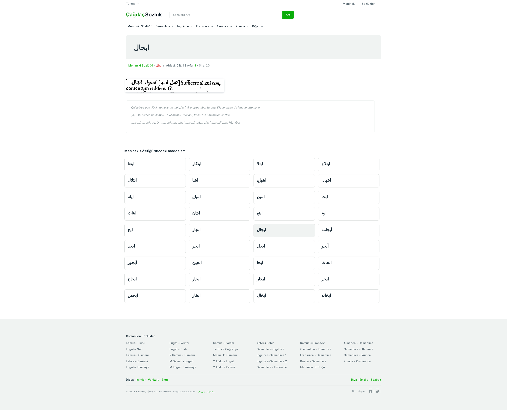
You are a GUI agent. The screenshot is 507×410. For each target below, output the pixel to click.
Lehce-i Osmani (137, 361)
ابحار (196, 278)
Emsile (363, 379)
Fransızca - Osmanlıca (315, 355)
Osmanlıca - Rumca (357, 355)
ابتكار (196, 163)
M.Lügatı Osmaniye (183, 367)
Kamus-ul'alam (223, 343)
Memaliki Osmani (225, 355)
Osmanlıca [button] (162, 26)
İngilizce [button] (183, 26)
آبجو (325, 246)
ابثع (260, 212)
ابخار (196, 295)
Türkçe (130, 3)
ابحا (260, 262)
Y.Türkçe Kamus (224, 367)
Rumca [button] (240, 26)
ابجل (261, 246)
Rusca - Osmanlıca (313, 361)
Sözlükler (368, 3)
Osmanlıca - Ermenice (272, 367)
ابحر (325, 278)
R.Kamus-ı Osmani (182, 355)
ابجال (261, 229)
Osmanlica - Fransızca (315, 349)
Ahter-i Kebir (265, 343)
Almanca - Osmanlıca (358, 343)
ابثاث (132, 212)
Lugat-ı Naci (134, 349)
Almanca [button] (223, 26)
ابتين (261, 196)
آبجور (132, 262)
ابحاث (326, 262)
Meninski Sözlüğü (140, 26)
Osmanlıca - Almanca (358, 349)
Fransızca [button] (203, 26)
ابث (324, 196)
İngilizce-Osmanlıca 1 (271, 355)
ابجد (131, 246)
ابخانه (326, 295)
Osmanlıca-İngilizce (270, 349)
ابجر (196, 246)
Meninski (349, 3)
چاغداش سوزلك (206, 391)
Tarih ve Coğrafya (225, 349)
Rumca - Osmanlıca (357, 361)
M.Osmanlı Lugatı (181, 361)
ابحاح (132, 278)
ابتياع (196, 196)
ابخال (261, 295)
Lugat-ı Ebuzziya (137, 367)
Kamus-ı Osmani (137, 355)
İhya (354, 379)
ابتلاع (325, 163)
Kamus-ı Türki (135, 343)
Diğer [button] (255, 26)
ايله (131, 196)
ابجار (196, 229)
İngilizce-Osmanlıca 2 (272, 361)
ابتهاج (261, 180)
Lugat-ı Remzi (179, 343)
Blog (165, 379)
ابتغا (131, 163)
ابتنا (195, 180)
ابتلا (260, 163)
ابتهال (326, 180)
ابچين (197, 262)
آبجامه (326, 229)
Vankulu (153, 379)
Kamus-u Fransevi (312, 343)
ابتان (196, 212)
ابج (324, 212)
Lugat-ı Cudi (178, 349)
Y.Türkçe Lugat (223, 361)
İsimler (141, 379)
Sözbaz (376, 379)
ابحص (133, 295)
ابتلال (132, 180)
